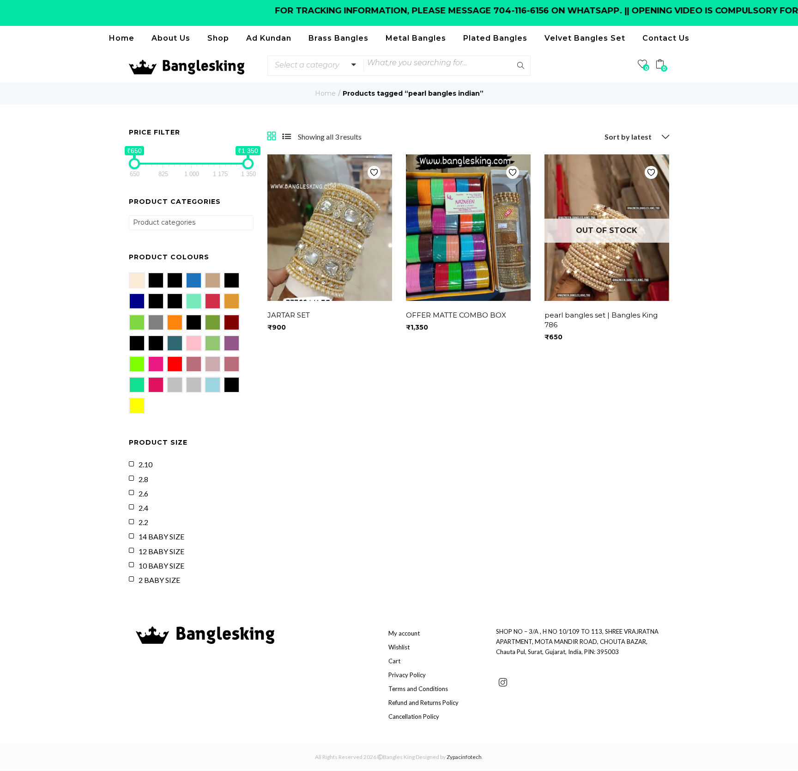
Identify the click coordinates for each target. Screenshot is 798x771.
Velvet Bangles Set (584, 38)
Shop (218, 38)
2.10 (145, 464)
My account (404, 633)
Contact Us (665, 38)
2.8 (143, 479)
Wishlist (399, 647)
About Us (170, 38)
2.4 (143, 507)
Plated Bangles (495, 38)
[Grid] (271, 137)
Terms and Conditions (418, 688)
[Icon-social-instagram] (503, 682)
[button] (314, 65)
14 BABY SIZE (161, 536)
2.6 (143, 493)
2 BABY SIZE (159, 579)
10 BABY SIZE (161, 565)
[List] (287, 137)
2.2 (143, 522)
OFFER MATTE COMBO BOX (456, 315)
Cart (394, 661)
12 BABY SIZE (161, 551)
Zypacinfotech (464, 756)
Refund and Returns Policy (423, 702)
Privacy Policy (407, 675)
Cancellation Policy (413, 716)
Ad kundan (268, 38)
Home (121, 38)
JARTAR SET (288, 315)
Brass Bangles (338, 38)
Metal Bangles (416, 38)
